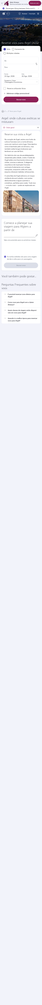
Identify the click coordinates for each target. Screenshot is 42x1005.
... (6, 111)
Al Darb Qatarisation (8, 463)
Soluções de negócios (9, 485)
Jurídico (20, 591)
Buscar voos (21, 265)
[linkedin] (13, 530)
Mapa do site (7, 598)
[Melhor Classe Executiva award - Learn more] (6, 557)
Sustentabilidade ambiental (11, 470)
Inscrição (32, 13)
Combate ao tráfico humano (24, 594)
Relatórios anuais (7, 467)
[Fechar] (2, 3)
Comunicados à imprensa (10, 457)
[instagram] (23, 530)
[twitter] (9, 530)
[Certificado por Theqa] (10, 512)
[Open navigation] (38, 13)
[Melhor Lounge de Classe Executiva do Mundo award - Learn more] (6, 566)
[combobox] (19, 235)
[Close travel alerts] (38, 8)
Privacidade (30, 591)
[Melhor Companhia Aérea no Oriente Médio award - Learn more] (6, 576)
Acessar (24, 13)
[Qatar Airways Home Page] (4, 13)
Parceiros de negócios (9, 492)
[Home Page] (3, 111)
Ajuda (3, 499)
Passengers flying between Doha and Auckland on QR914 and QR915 (21, 8)
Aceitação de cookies (21, 598)
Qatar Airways (6, 446)
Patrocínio (5, 460)
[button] (21, 127)
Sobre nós (5, 451)
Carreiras (5, 454)
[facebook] (4, 530)
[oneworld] (8, 13)
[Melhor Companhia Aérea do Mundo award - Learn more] (6, 547)
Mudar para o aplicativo (35, 3)
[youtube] (18, 530)
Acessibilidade (8, 594)
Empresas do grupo (8, 478)
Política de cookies (9, 591)
